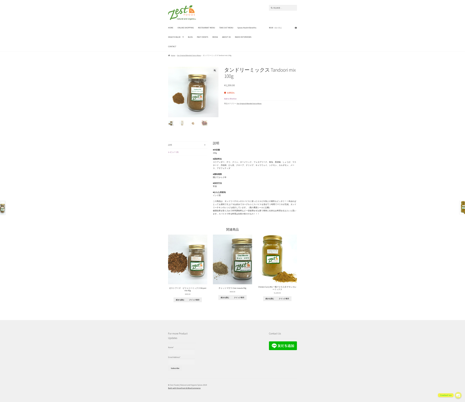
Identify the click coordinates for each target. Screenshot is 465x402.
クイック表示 (194, 300)
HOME (170, 27)
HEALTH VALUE (174, 37)
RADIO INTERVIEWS (243, 37)
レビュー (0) (173, 152)
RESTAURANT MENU (206, 27)
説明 (170, 145)
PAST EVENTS (202, 37)
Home (173, 55)
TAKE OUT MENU (226, 27)
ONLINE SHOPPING (186, 27)
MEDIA (215, 37)
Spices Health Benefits (246, 27)
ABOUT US (226, 37)
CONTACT (172, 46)
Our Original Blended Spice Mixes (189, 55)
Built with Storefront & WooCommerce (184, 388)
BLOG (190, 37)
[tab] (187, 145)
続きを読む (180, 300)
